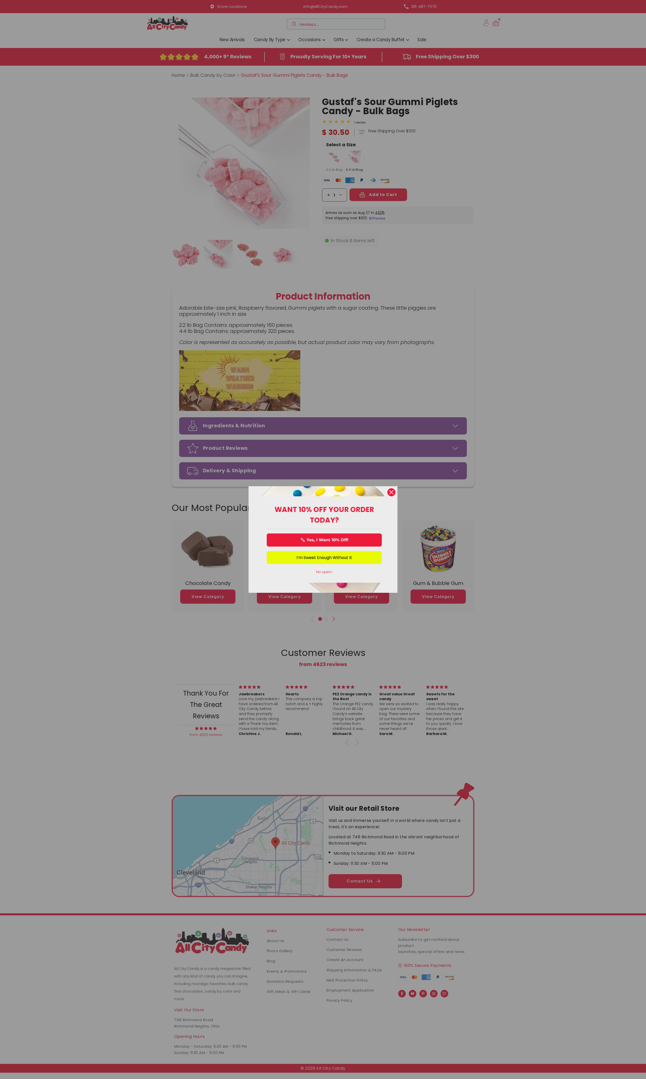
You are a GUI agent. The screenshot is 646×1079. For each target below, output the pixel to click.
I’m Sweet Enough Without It (324, 557)
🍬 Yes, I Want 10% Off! (324, 539)
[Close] (391, 492)
